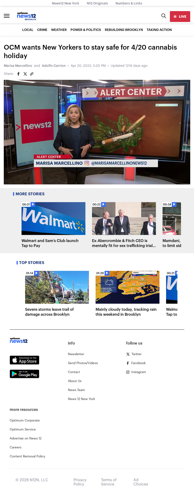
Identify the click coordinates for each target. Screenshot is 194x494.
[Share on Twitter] (25, 74)
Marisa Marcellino (18, 66)
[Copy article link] (32, 74)
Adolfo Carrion (54, 66)
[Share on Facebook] (18, 74)
